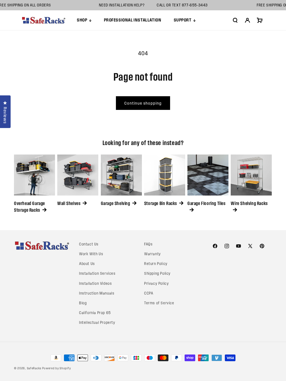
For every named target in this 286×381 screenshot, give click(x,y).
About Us (87, 264)
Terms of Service (159, 303)
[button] (84, 20)
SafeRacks (34, 368)
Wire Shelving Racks (249, 203)
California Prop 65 (95, 313)
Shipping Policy (157, 273)
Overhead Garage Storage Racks (29, 206)
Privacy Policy (156, 283)
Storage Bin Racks (160, 203)
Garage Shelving (115, 203)
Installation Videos (95, 283)
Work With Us (91, 254)
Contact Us (89, 244)
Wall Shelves (68, 203)
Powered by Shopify (56, 368)
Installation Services (97, 273)
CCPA (148, 293)
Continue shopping (143, 103)
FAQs (148, 244)
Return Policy (156, 264)
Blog (83, 303)
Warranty (152, 254)
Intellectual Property (97, 322)
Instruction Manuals (96, 293)
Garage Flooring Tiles (206, 203)
